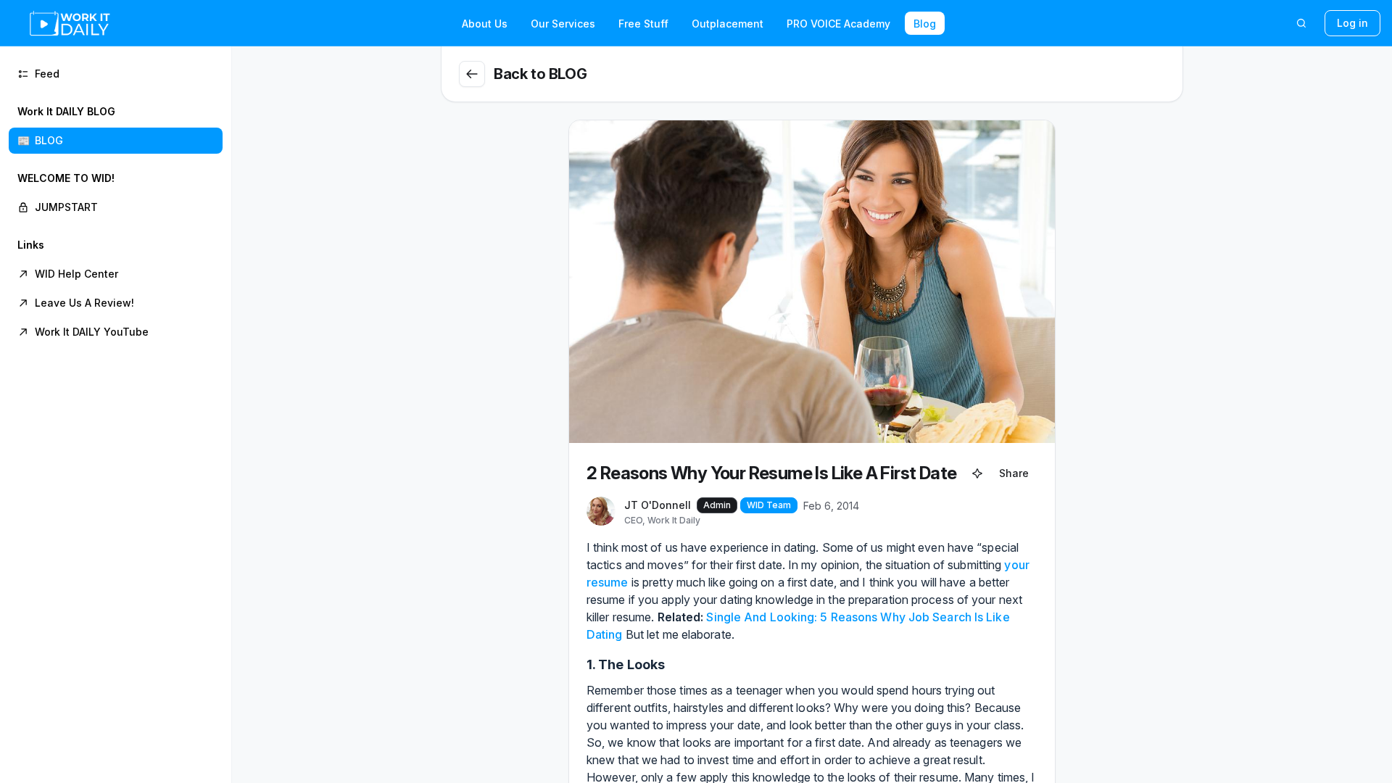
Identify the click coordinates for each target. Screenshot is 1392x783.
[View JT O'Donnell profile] (601, 512)
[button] (116, 126)
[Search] (1301, 23)
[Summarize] (977, 473)
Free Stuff (643, 23)
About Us (485, 23)
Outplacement (727, 23)
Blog (925, 23)
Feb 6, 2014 (831, 506)
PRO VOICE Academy (838, 23)
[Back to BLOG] (472, 74)
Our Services (563, 23)
